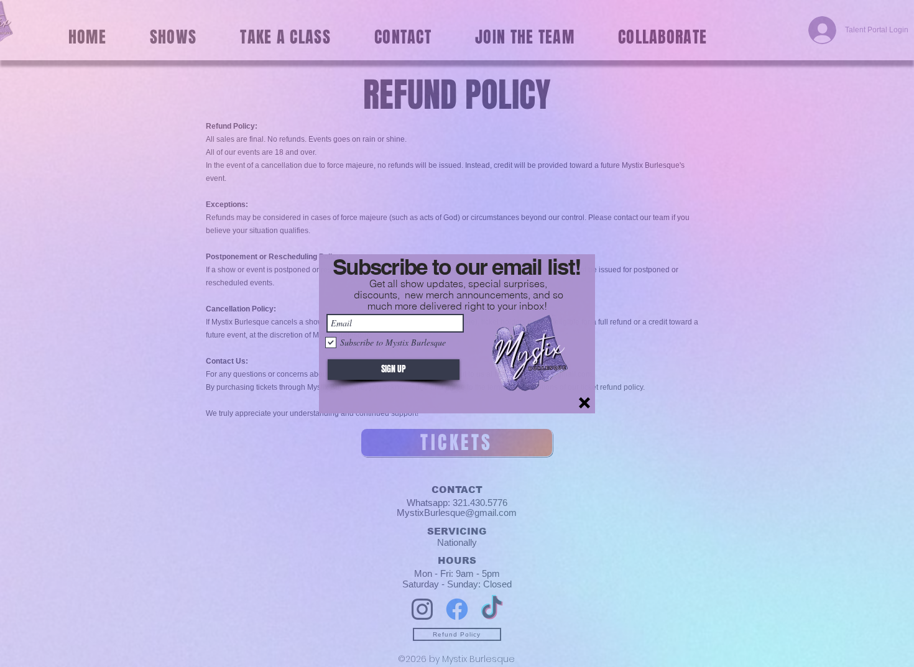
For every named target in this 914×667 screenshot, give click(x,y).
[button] (584, 402)
